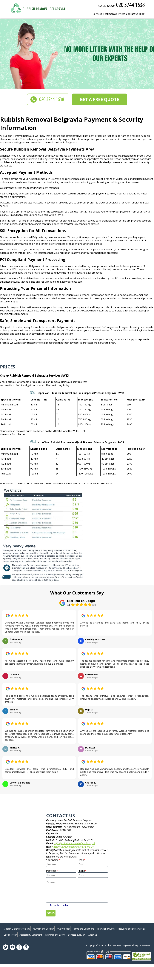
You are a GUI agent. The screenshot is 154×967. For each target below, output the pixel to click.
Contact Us (132, 13)
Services (97, 13)
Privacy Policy (63, 928)
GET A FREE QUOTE (99, 99)
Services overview (76, 934)
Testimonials (110, 13)
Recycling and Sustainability (131, 928)
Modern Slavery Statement (17, 928)
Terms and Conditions (83, 928)
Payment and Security (43, 928)
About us (92, 934)
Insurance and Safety (55, 934)
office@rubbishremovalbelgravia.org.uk (74, 843)
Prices (121, 13)
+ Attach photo (57, 905)
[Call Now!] (130, 5)
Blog (142, 13)
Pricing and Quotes (106, 928)
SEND (51, 913)
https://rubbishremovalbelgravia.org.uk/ (73, 846)
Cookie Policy (10, 934)
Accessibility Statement (31, 934)
